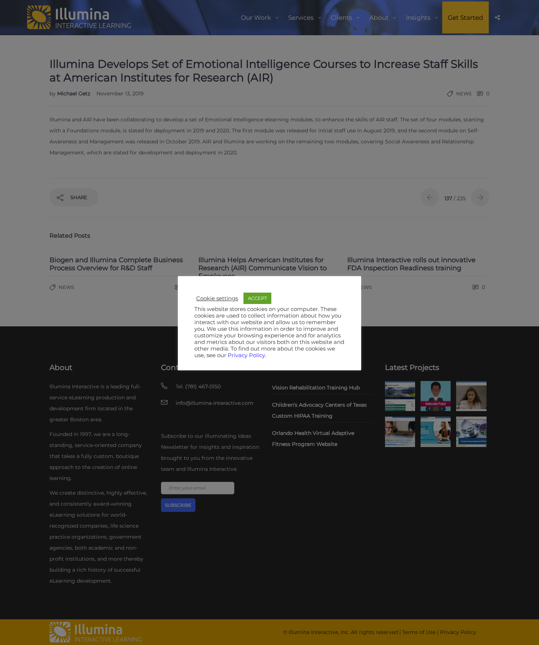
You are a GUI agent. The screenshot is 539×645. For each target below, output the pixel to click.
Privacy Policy (246, 355)
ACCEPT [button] (257, 298)
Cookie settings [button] (217, 298)
